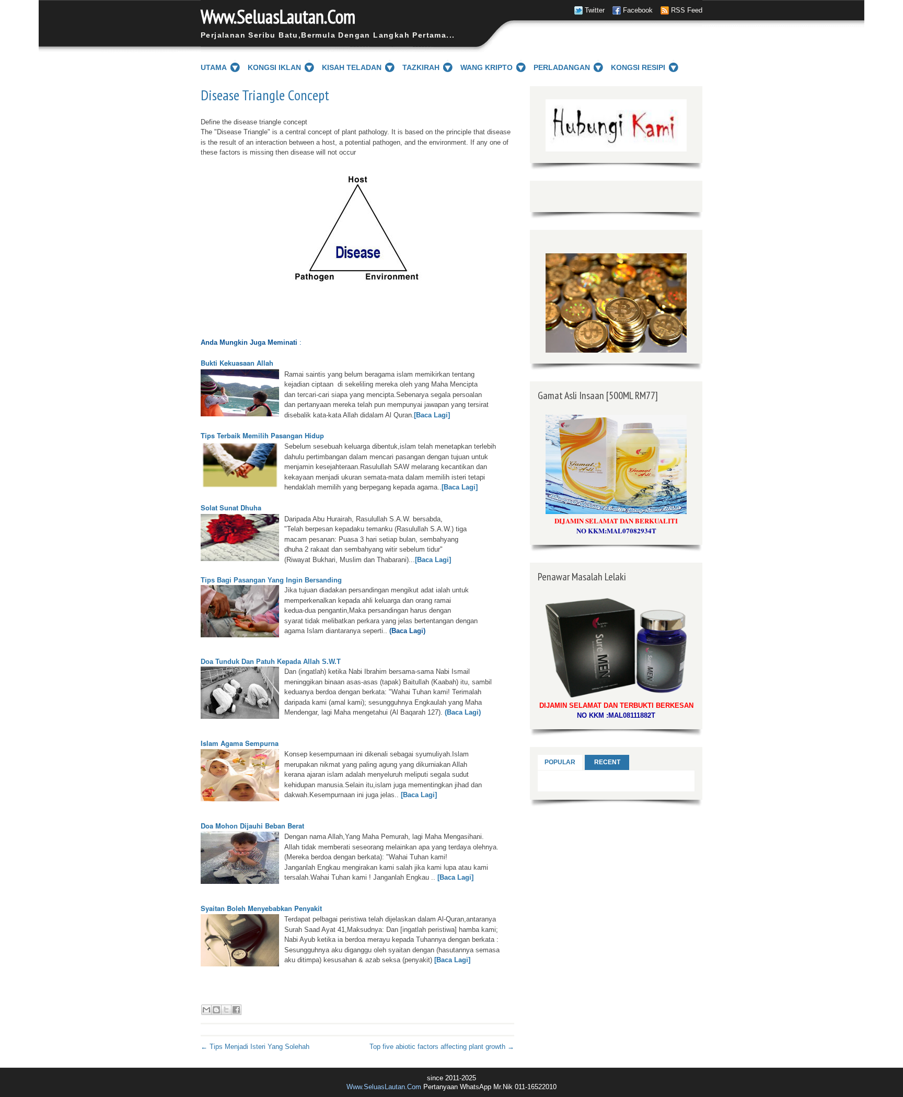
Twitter (595, 10)
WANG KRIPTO (486, 67)
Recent (607, 762)
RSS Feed (686, 10)
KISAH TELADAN (351, 67)
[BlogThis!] (216, 1010)
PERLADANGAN (562, 67)
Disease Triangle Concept (265, 95)
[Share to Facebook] (236, 1010)
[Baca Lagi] (432, 415)
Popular (560, 762)
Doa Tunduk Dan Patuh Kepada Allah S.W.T (271, 662)
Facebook (638, 10)
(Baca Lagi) (462, 712)
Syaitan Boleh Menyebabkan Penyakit (261, 908)
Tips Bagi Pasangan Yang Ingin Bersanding (271, 580)
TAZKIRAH (420, 67)
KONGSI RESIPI (638, 67)
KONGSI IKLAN (274, 67)
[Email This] (206, 1010)
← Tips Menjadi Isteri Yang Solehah (255, 1047)
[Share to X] (226, 1010)
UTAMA (214, 67)
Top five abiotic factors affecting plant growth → (441, 1047)
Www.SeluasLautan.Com (278, 16)
